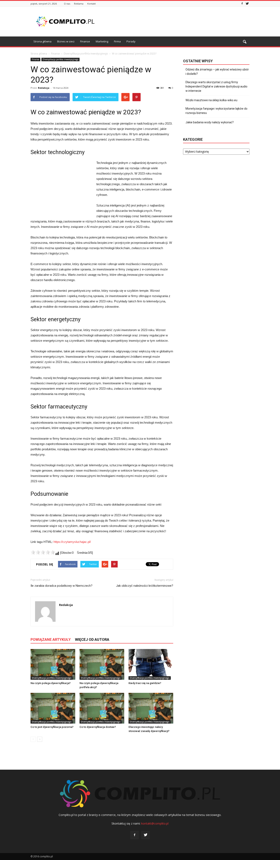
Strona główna (42, 41)
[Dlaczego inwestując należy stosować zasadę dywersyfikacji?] (151, 708)
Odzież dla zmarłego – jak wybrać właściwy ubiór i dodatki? (217, 71)
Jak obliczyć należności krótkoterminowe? (144, 586)
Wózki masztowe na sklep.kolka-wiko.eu (211, 100)
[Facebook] (242, 3)
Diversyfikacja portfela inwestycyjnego (60, 59)
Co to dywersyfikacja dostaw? (98, 726)
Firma (117, 41)
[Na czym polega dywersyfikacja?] (53, 664)
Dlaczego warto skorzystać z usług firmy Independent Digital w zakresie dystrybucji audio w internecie (216, 86)
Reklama (78, 3)
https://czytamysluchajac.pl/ (72, 541)
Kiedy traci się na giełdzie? (145, 683)
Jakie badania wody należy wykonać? (210, 122)
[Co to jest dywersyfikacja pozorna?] (53, 708)
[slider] (43, 552)
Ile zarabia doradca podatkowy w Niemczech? (61, 586)
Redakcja (43, 87)
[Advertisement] (174, 21)
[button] (244, 42)
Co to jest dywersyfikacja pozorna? (52, 726)
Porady (130, 41)
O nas (67, 3)
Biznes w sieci (65, 41)
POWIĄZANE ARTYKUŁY (51, 639)
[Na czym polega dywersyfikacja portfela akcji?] (102, 664)
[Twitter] (247, 3)
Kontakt (91, 3)
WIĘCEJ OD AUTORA (92, 639)
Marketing (102, 41)
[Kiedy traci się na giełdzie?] (151, 664)
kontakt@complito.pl (154, 823)
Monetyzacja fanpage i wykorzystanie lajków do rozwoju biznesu (216, 111)
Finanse (85, 41)
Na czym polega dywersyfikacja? (51, 683)
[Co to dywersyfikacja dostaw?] (102, 708)
